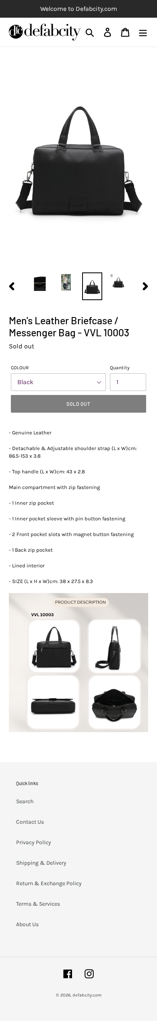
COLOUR (20, 367)
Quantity (120, 367)
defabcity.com (86, 995)
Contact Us (30, 821)
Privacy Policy (33, 842)
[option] (40, 282)
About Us (27, 924)
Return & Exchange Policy (49, 883)
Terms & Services (38, 903)
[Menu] (143, 32)
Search (24, 801)
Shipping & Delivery (41, 862)
